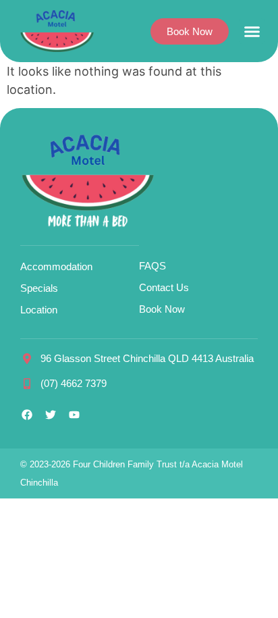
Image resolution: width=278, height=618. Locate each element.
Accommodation (56, 266)
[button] (252, 31)
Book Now (162, 309)
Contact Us (164, 287)
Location (38, 309)
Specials (39, 288)
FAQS (152, 266)
